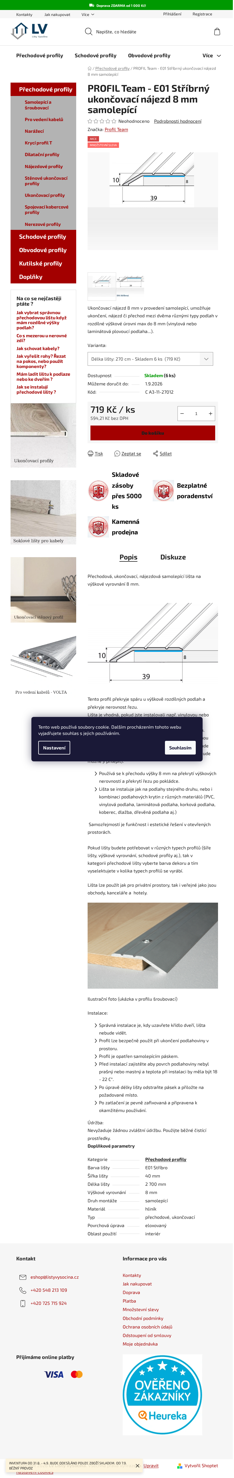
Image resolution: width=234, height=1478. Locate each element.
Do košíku (153, 433)
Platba (129, 1300)
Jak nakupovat (57, 14)
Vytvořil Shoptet (201, 1465)
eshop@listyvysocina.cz (55, 1276)
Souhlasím (180, 747)
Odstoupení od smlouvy (147, 1335)
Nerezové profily (43, 224)
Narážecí (34, 131)
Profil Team (116, 129)
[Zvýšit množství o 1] (210, 413)
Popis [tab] (129, 557)
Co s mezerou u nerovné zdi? (42, 338)
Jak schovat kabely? (38, 348)
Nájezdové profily (44, 166)
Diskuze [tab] (173, 557)
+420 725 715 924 (49, 1303)
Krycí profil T (38, 142)
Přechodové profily (45, 89)
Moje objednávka (140, 1343)
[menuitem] (40, 55)
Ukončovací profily (45, 195)
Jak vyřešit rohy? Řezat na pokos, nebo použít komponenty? (41, 361)
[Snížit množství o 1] (182, 413)
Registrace (202, 13)
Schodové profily (42, 236)
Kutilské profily (40, 263)
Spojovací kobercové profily (46, 209)
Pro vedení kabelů (44, 119)
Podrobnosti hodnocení (177, 121)
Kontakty (24, 14)
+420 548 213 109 (49, 1290)
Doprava (131, 1292)
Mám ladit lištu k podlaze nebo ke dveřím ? (43, 376)
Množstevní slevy (141, 1309)
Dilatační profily (42, 154)
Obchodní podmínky (143, 1318)
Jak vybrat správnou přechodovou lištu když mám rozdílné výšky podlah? (41, 320)
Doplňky (31, 276)
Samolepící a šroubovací (38, 104)
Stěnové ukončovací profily (46, 180)
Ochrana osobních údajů (147, 1326)
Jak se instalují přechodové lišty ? (36, 389)
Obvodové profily (43, 249)
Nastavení (54, 747)
